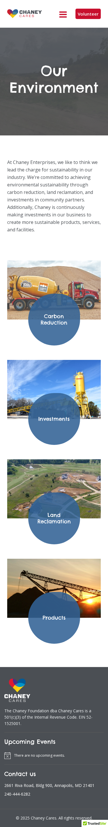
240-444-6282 (17, 794)
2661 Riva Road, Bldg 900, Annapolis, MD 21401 (49, 785)
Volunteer (88, 14)
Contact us (20, 774)
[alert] (54, 755)
